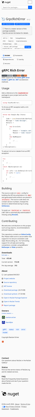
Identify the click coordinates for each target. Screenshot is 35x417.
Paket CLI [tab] (10, 41)
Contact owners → (7, 313)
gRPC (5, 329)
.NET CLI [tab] (5, 38)
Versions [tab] (7, 63)
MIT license (8, 286)
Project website (9, 278)
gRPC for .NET (14, 80)
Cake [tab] (15, 44)
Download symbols (10, 294)
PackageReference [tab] (21, 38)
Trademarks (14, 409)
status (11, 329)
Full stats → (5, 255)
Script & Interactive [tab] (21, 41)
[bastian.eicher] (3, 317)
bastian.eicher (11, 317)
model (5, 332)
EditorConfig (26, 234)
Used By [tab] (21, 59)
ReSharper (5, 247)
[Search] (30, 7)
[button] (28, 47)
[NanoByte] (3, 322)
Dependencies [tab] (9, 59)
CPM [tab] (4, 41)
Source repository (10, 282)
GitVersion (6, 206)
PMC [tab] (11, 38)
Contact (5, 358)
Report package (9, 305)
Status (5, 367)
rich (17, 329)
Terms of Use (25, 404)
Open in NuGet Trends (12, 301)
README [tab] (7, 55)
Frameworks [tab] (18, 55)
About (17, 404)
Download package (11, 290)
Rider (14, 247)
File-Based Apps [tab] (7, 44)
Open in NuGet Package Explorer (15, 298)
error (23, 329)
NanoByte (9, 322)
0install (14, 215)
